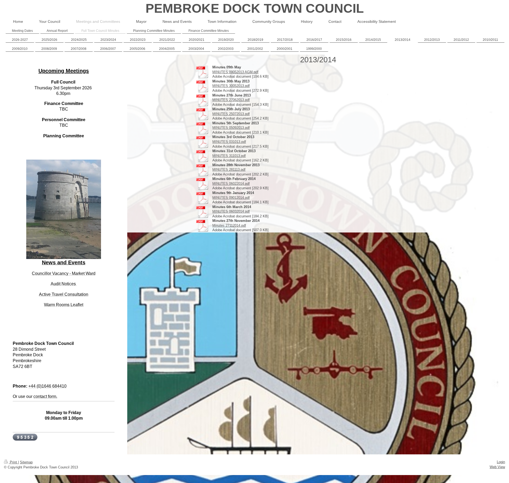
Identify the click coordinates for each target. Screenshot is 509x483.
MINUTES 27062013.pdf (231, 100)
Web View (497, 467)
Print (13, 462)
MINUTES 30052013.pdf (231, 86)
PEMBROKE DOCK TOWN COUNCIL (255, 8)
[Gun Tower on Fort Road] (64, 215)
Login (501, 462)
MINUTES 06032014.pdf (231, 211)
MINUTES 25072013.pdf (231, 114)
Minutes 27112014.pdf (229, 225)
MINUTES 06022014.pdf (231, 184)
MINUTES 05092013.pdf (231, 128)
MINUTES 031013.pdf (229, 142)
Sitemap (26, 462)
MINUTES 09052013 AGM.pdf (235, 72)
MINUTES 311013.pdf (229, 156)
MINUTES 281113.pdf (228, 170)
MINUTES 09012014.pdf (231, 198)
